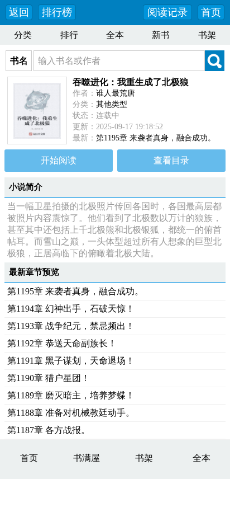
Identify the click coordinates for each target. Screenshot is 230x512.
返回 (19, 12)
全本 (115, 35)
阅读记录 (167, 12)
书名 (19, 60)
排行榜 (57, 12)
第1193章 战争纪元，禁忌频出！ (71, 326)
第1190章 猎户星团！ (48, 378)
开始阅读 (58, 160)
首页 (211, 12)
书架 (207, 35)
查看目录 (171, 160)
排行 (69, 35)
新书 (161, 35)
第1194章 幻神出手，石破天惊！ (71, 308)
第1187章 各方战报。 (48, 430)
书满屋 (86, 458)
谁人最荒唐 (115, 93)
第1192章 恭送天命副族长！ (62, 343)
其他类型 (111, 104)
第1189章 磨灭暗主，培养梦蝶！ (71, 395)
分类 (23, 35)
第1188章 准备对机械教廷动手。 (71, 412)
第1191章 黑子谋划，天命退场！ (71, 360)
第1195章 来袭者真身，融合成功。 (155, 138)
